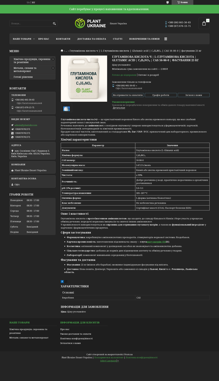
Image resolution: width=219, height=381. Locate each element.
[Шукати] (54, 24)
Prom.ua (128, 354)
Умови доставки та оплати (75, 333)
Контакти (63, 38)
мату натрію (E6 (156, 241)
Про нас (43, 38)
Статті (117, 38)
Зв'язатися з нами (70, 343)
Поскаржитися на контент (109, 357)
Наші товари (22, 38)
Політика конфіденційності (76, 338)
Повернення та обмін (144, 38)
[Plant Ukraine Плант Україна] (90, 23)
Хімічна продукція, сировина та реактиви (32, 61)
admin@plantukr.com (26, 125)
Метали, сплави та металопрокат (25, 69)
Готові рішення (23, 76)
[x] (66, 282)
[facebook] (62, 282)
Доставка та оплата (91, 38)
